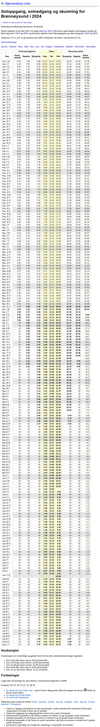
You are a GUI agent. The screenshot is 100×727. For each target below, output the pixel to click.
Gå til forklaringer (9, 42)
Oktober (69, 47)
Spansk (83, 702)
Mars (20, 47)
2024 (17, 33)
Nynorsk (42, 702)
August (49, 47)
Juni (37, 47)
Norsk (34, 702)
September (59, 47)
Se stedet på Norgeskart (17, 697)
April (26, 47)
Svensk (59, 702)
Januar (4, 47)
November (79, 47)
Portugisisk (15, 704)
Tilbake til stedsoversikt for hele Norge (17, 22)
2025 (25, 33)
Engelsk (68, 702)
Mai (32, 47)
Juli (42, 47)
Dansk (51, 702)
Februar (12, 47)
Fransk (91, 702)
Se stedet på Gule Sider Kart (19, 690)
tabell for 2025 (45, 31)
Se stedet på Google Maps (18, 695)
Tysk (76, 702)
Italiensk (5, 704)
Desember (91, 47)
